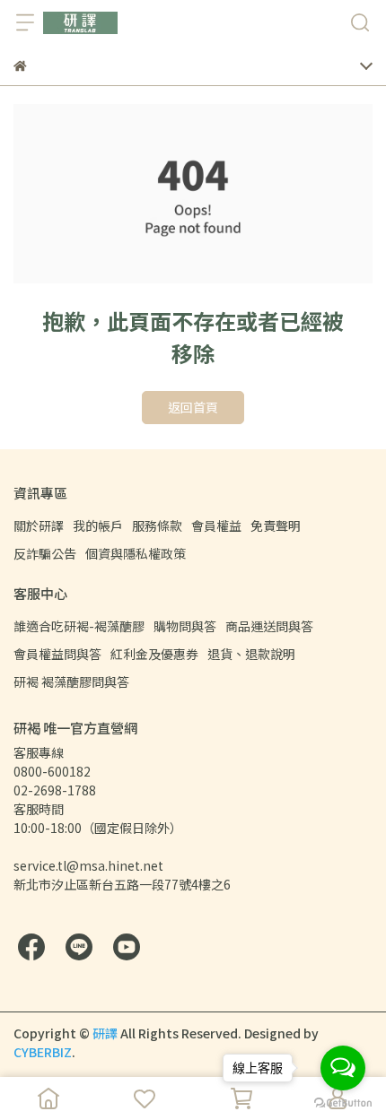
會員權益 (216, 525)
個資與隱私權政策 (135, 553)
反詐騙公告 (44, 553)
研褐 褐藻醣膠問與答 (71, 681)
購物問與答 (185, 626)
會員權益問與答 (57, 654)
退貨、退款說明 (251, 654)
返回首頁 (193, 407)
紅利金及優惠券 (154, 654)
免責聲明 (275, 525)
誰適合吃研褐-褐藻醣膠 (79, 626)
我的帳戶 (98, 525)
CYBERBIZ (42, 1052)
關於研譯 (38, 525)
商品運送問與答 (269, 626)
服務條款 (157, 525)
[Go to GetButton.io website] (343, 1102)
